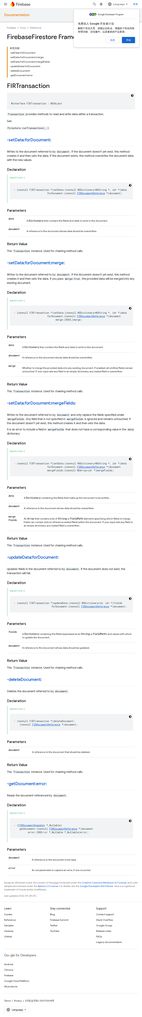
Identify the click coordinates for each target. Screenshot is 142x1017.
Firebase (11, 27)
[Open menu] (5, 4)
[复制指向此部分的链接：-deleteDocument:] (45, 680)
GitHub (8, 936)
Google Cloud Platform (16, 980)
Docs (23, 27)
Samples (9, 925)
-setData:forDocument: (29, 140)
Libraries (8, 931)
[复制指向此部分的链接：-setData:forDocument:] (54, 140)
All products (10, 986)
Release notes (103, 931)
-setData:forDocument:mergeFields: (41, 403)
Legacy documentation (109, 942)
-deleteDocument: (24, 679)
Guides (8, 914)
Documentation (17, 15)
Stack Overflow (104, 919)
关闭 (112, 40)
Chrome (8, 969)
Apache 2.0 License (48, 886)
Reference (35, 27)
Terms (7, 1000)
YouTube (54, 931)
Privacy (18, 1000)
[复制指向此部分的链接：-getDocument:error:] (50, 784)
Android (8, 964)
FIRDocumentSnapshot (31, 825)
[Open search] (94, 4)
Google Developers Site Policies (96, 886)
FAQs (99, 936)
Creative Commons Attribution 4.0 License (104, 882)
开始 (128, 40)
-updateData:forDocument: (33, 557)
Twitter (53, 925)
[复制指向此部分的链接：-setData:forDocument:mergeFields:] (79, 403)
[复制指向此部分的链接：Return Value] (30, 244)
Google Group (104, 925)
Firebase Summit (59, 919)
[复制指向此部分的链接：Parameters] (29, 211)
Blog (52, 914)
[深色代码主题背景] (132, 95)
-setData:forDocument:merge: (36, 262)
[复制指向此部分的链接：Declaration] (29, 170)
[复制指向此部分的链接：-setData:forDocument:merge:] (68, 263)
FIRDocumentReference (91, 193)
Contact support (105, 914)
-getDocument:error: (27, 783)
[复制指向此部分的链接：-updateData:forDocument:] (62, 558)
